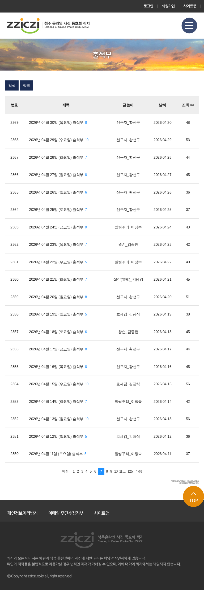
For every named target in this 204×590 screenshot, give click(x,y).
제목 (66, 105)
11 (120, 471)
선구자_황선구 (128, 122)
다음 (138, 471)
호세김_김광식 (128, 314)
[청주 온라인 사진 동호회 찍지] (48, 26)
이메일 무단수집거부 (65, 513)
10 (86, 140)
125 (130, 471)
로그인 (149, 6)
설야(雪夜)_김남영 (128, 279)
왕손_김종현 (128, 244)
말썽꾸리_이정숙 (128, 227)
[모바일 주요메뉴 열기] (189, 26)
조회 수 (188, 105)
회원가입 (168, 6)
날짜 (162, 105)
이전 (65, 471)
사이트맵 (190, 6)
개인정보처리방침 (22, 513)
